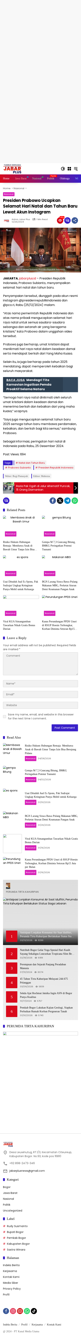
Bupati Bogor (15, 1232)
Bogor (7, 1187)
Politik (6, 1205)
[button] (63, 168)
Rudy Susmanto (17, 1226)
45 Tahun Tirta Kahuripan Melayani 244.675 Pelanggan (44, 980)
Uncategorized (12, 1210)
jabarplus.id (27, 278)
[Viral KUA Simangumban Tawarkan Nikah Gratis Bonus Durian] (21, 606)
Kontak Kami (11, 1277)
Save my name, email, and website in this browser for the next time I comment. (41, 716)
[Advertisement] (40, 41)
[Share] (75, 220)
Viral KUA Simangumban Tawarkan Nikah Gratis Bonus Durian (19, 625)
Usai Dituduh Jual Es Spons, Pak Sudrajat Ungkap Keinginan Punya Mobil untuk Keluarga (20, 585)
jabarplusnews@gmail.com (27, 1171)
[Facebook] (53, 500)
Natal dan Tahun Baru (32, 463)
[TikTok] (34, 1311)
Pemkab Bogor (16, 1238)
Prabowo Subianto (19, 467)
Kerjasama (10, 1271)
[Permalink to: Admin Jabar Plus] (7, 220)
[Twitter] (60, 500)
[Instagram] (13, 1311)
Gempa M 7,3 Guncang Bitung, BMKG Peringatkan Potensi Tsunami (59, 546)
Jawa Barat (10, 1193)
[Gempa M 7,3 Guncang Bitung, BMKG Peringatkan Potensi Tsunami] (60, 527)
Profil (6, 1294)
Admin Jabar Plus (21, 219)
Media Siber (10, 1283)
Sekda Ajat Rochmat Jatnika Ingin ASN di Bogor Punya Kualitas (46, 995)
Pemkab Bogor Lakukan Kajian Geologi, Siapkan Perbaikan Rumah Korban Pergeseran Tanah (46, 1009)
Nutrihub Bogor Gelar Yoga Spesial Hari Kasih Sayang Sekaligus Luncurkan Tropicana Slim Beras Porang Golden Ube (47, 952)
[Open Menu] (69, 168)
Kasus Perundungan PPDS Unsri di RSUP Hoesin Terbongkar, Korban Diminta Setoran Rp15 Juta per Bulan (59, 625)
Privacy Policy (12, 1289)
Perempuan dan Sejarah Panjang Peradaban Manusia (43, 966)
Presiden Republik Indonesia (55, 467)
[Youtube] (20, 1311)
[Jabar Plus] (17, 168)
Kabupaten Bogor (18, 1244)
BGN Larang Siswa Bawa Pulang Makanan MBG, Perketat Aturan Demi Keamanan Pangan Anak (59, 585)
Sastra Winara (16, 1250)
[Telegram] (67, 500)
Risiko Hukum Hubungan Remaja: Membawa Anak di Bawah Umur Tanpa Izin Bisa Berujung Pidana (18, 546)
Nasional (9, 194)
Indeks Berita (11, 1265)
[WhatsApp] (75, 500)
